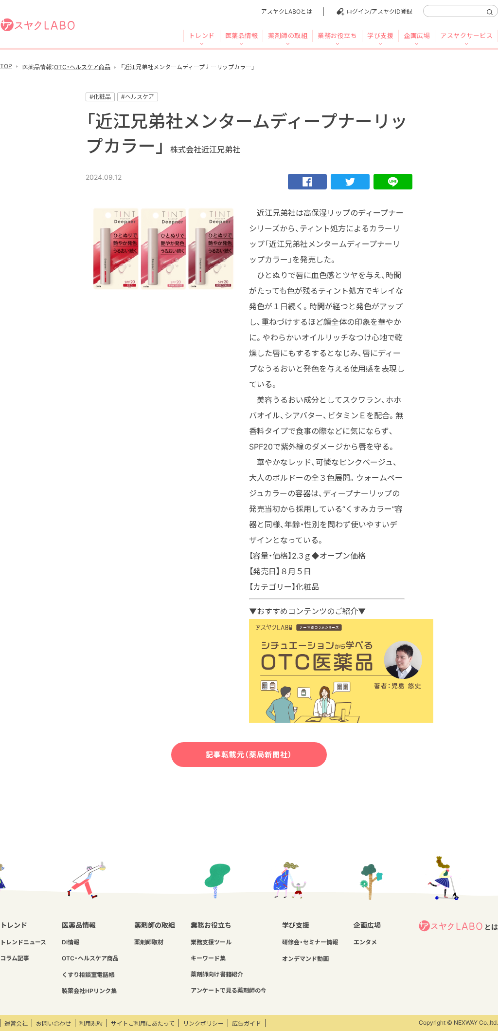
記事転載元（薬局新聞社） (249, 754)
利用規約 (91, 1023)
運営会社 (16, 1023)
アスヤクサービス (466, 35)
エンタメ (365, 942)
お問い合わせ (53, 1023)
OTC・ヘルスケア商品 (82, 67)
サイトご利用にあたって (143, 1023)
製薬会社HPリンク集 (89, 990)
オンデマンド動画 (305, 958)
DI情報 (70, 942)
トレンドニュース (23, 942)
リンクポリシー (203, 1023)
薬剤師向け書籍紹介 (217, 974)
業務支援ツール (211, 942)
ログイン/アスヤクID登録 (379, 11)
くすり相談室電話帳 (88, 974)
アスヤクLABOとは (286, 11)
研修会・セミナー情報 (310, 942)
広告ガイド (246, 1023)
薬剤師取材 (148, 942)
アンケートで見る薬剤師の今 (229, 990)
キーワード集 (208, 958)
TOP (6, 66)
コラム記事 (14, 958)
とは (491, 927)
